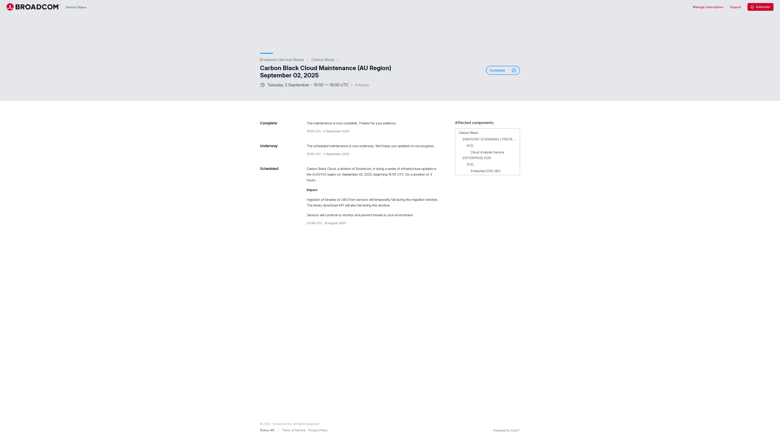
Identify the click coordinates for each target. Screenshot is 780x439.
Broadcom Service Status (282, 60)
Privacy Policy (318, 430)
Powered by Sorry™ (506, 430)
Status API (267, 430)
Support (735, 7)
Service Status (76, 7)
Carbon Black (322, 60)
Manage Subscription (708, 7)
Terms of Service (293, 430)
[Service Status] (33, 7)
